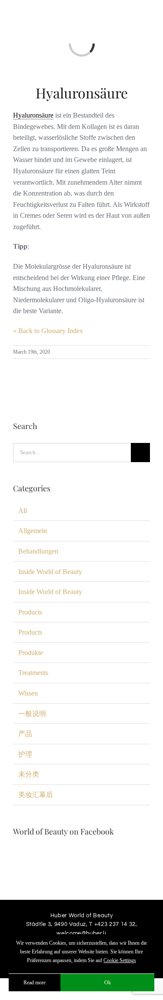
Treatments (33, 672)
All (22, 510)
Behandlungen (38, 551)
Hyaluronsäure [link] (33, 115)
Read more (34, 983)
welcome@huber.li (81, 933)
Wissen (28, 693)
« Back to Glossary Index (48, 330)
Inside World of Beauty (50, 571)
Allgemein (32, 530)
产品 (25, 733)
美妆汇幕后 (35, 794)
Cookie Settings (119, 960)
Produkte (30, 652)
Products (30, 612)
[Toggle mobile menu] (146, 19)
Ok (107, 983)
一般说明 (32, 713)
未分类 (28, 774)
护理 (25, 754)
